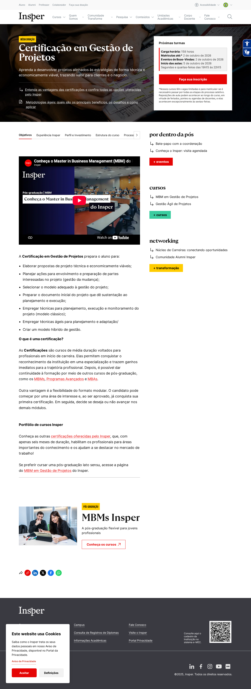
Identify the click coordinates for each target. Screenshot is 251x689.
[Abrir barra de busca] (229, 17)
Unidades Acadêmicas (165, 17)
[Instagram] (210, 670)
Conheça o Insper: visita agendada (181, 151)
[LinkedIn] (191, 670)
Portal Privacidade (140, 640)
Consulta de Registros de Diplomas (96, 632)
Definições (51, 672)
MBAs (92, 379)
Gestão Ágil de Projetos (173, 204)
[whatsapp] (58, 573)
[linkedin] (35, 573)
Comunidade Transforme (96, 17)
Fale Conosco (210, 17)
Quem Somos (73, 17)
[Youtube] (219, 670)
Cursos (56, 17)
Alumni (32, 5)
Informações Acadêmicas (90, 640)
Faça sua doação (78, 5)
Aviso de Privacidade (24, 661)
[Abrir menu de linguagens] (227, 5)
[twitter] (43, 573)
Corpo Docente (189, 17)
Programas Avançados (65, 379)
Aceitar (24, 672)
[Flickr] (228, 670)
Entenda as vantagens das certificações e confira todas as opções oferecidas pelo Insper (83, 92)
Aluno (22, 5)
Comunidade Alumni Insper (176, 257)
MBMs (39, 379)
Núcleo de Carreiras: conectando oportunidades (191, 250)
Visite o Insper (138, 632)
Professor (44, 5)
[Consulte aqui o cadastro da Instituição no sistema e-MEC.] (220, 632)
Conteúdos (143, 17)
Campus (79, 624)
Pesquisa (122, 17)
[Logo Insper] (32, 615)
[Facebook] (200, 670)
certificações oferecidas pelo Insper (80, 436)
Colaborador (59, 5)
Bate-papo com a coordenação (179, 144)
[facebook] (51, 573)
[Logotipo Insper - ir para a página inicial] (32, 17)
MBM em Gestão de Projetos (47, 470)
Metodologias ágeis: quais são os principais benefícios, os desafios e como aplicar (82, 104)
